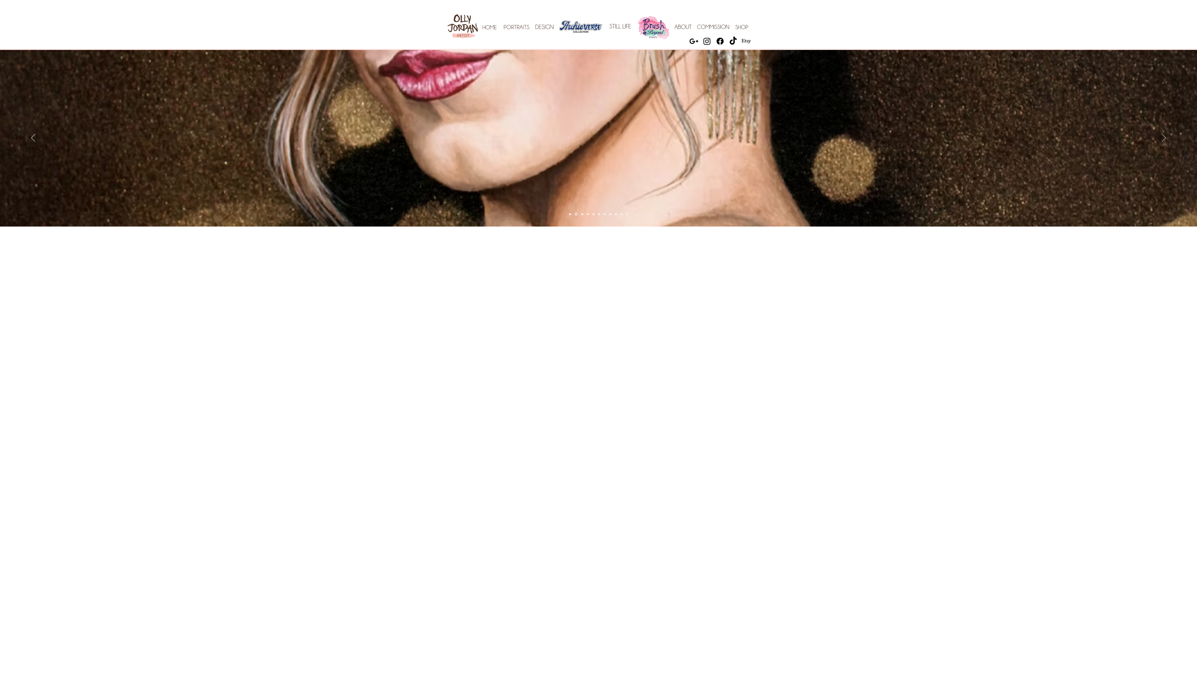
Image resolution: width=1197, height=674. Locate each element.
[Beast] (610, 214)
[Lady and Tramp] (593, 214)
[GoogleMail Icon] (694, 41)
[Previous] (33, 138)
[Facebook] (720, 41)
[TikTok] (733, 41)
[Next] (1164, 138)
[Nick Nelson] (581, 214)
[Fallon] (576, 214)
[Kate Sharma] (599, 214)
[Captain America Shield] (627, 214)
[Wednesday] (622, 214)
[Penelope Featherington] (588, 214)
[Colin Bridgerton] (570, 214)
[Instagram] (707, 41)
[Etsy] (746, 41)
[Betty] (605, 214)
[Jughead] (616, 214)
